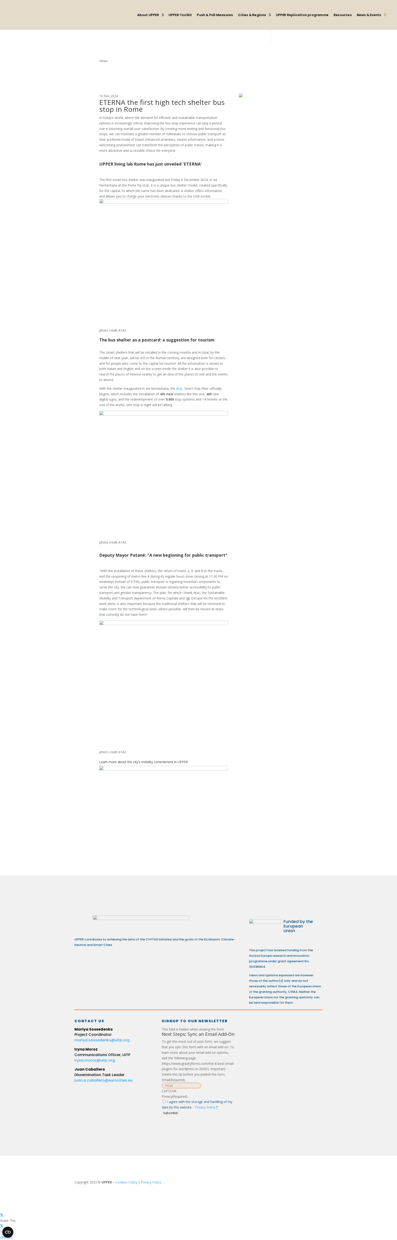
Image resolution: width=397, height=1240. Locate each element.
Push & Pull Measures (215, 15)
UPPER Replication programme (302, 15)
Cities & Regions (252, 15)
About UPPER (148, 15)
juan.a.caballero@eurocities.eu (103, 1080)
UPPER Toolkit (180, 15)
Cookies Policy (126, 1182)
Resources (343, 15)
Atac (179, 388)
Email (173, 1080)
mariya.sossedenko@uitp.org (102, 1040)
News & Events (369, 15)
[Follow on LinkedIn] (256, 1025)
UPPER (183, 762)
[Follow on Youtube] (289, 1025)
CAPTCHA (169, 1091)
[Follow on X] (273, 1025)
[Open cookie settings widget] (7, 1232)
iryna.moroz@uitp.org (94, 1060)
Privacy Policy (205, 1107)
